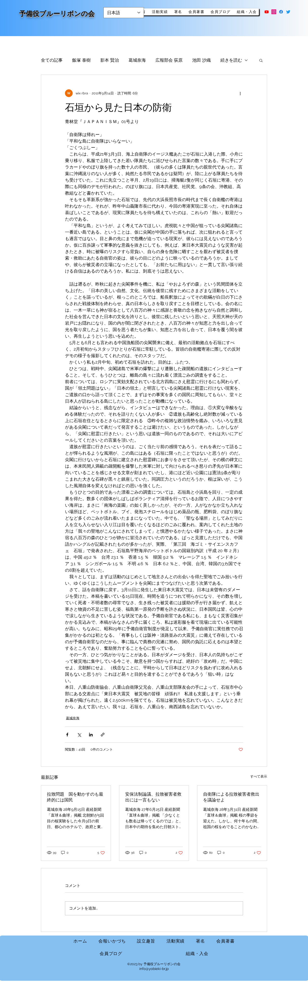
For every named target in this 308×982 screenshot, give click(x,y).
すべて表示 (258, 776)
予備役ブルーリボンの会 (57, 14)
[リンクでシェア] (102, 734)
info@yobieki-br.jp (154, 969)
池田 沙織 (201, 60)
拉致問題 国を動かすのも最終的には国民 (75, 797)
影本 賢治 (109, 60)
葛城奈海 (137, 60)
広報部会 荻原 (169, 60)
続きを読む (231, 60)
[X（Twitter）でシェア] (79, 734)
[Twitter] (288, 11)
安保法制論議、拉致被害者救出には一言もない (153, 797)
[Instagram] (273, 11)
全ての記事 (52, 60)
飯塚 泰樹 (81, 60)
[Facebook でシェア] (67, 734)
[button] (261, 60)
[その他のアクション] (240, 93)
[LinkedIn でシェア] (91, 734)
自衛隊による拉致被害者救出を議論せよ (231, 797)
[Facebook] (281, 11)
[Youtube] (266, 11)
